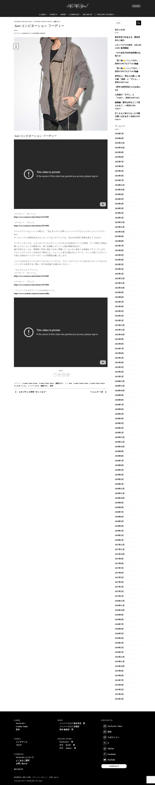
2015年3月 (119, 699)
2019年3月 (119, 479)
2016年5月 (119, 633)
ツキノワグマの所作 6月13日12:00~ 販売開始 (128, 46)
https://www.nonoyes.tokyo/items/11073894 (31, 226)
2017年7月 (119, 568)
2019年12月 (120, 437)
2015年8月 (119, 675)
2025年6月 (119, 166)
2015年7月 (119, 680)
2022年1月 (119, 320)
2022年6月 (119, 297)
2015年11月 (120, 661)
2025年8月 (119, 157)
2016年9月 (119, 615)
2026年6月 (119, 138)
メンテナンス (21, 742)
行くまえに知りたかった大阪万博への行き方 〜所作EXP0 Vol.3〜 (127, 116)
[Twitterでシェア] (59, 375)
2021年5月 (119, 358)
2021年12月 (120, 325)
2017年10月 (120, 554)
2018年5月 (119, 521)
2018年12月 (120, 489)
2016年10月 (120, 610)
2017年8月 (119, 563)
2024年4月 (119, 204)
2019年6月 (119, 465)
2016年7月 (119, 624)
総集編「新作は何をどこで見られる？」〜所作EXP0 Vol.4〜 (127, 105)
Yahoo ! (69, 748)
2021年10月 (120, 334)
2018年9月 (119, 503)
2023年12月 (120, 222)
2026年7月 (119, 134)
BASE (68, 745)
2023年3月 (119, 264)
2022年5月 (119, 302)
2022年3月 (119, 311)
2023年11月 (120, 227)
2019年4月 (119, 475)
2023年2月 (119, 269)
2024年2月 (119, 213)
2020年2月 (119, 428)
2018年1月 (119, 540)
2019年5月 (119, 470)
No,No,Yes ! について (25, 757)
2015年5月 (119, 690)
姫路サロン (57, 21)
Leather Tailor (38, 33)
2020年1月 (119, 433)
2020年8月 (119, 400)
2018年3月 (119, 531)
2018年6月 (119, 517)
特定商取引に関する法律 (22, 777)
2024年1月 (119, 218)
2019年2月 (119, 484)
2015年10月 (120, 666)
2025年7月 (119, 162)
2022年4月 (119, 306)
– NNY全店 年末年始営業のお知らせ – (128, 54)
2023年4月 (119, 260)
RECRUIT (87, 14)
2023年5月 (119, 255)
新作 (51, 386)
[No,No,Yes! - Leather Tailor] (77, 6)
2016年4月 (119, 638)
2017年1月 (119, 596)
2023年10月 (120, 232)
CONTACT (114, 766)
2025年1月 (119, 180)
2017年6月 (119, 573)
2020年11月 (120, 386)
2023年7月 (119, 246)
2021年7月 (119, 349)
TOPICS (53, 14)
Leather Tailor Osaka (23, 21)
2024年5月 (119, 199)
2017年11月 (120, 549)
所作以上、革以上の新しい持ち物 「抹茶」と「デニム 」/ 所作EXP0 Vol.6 (127, 79)
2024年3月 (119, 208)
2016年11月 (120, 605)
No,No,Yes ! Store (115, 726)
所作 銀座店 (64, 729)
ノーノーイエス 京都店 (69, 726)
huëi (70, 383)
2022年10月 (120, 288)
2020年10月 (120, 391)
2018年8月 (119, 507)
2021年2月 (119, 372)
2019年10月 (120, 447)
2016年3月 (119, 643)
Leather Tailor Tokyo (43, 21)
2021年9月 (119, 339)
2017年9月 (119, 559)
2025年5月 (119, 171)
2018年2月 (119, 535)
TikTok (111, 748)
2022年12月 (120, 278)
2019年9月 (119, 451)
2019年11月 (120, 442)
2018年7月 (119, 512)
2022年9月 (119, 292)
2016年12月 (120, 601)
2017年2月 (119, 591)
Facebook (112, 754)
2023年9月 (119, 236)
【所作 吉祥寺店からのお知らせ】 (128, 88)
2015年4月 (119, 694)
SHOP (63, 14)
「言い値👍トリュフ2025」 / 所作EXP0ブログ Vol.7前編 (127, 69)
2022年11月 (120, 283)
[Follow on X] (105, 743)
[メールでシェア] (64, 375)
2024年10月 (120, 190)
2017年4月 (119, 582)
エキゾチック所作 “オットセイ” (32, 392)
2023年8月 (119, 241)
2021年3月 (119, 367)
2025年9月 (119, 152)
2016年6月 (119, 629)
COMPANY (74, 14)
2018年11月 (120, 493)
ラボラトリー (113, 737)
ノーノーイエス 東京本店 (70, 723)
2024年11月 (120, 185)
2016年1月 (119, 652)
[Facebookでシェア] (55, 375)
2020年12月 (120, 381)
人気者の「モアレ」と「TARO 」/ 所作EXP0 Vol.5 (127, 96)
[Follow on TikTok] (105, 749)
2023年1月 (119, 274)
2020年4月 (119, 418)
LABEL (42, 14)
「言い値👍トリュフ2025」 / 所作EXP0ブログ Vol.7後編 (127, 62)
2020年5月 (119, 414)
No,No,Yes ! (21, 723)
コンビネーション (20, 386)
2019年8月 (119, 456)
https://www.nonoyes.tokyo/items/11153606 (31, 217)
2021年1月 (119, 376)
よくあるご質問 (22, 760)
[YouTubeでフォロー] (105, 760)
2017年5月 (119, 577)
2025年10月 (120, 148)
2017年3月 (119, 587)
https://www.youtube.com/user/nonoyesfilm (31, 293)
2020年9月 (119, 395)
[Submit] (138, 23)
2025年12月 (120, 143)
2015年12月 (120, 657)
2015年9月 (119, 671)
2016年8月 (119, 619)
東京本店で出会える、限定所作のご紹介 (127, 38)
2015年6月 (119, 685)
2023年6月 (119, 250)
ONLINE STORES (105, 14)
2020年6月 (119, 409)
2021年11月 (120, 330)
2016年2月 (119, 648)
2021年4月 (119, 362)
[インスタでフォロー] (105, 726)
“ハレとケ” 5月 (97, 392)
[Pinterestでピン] (68, 375)
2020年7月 (119, 405)
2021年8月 (119, 344)
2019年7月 (119, 461)
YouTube (111, 760)
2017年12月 (120, 545)
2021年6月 (119, 353)
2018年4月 (119, 526)
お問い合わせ (21, 763)
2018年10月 (120, 498)
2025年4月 (119, 176)
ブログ (19, 745)
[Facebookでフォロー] (105, 754)
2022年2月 (119, 316)
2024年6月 (119, 194)
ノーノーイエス (33, 386)
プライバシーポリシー (40, 777)
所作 (18, 729)
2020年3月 (119, 423)
